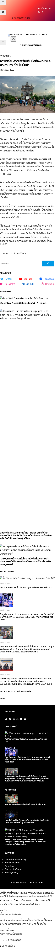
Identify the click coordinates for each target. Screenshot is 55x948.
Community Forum (13, 869)
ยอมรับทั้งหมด (7, 930)
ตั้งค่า (37, 904)
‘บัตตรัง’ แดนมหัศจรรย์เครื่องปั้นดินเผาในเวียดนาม (25, 804)
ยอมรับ (3, 910)
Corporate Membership (15, 859)
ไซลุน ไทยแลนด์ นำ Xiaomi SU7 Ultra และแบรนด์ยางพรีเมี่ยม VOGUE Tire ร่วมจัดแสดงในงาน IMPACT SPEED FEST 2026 (27, 617)
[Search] (48, 263)
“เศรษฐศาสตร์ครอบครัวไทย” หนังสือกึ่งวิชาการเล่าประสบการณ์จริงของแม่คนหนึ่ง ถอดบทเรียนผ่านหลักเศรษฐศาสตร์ (25, 561)
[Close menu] (3, 12)
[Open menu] (3, 2)
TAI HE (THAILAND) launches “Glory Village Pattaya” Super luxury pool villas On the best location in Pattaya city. (25, 841)
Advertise (9, 866)
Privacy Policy (11, 872)
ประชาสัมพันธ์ (11, 726)
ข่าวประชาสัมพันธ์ (6, 583)
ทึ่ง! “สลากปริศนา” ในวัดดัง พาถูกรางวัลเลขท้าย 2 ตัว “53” (26, 587)
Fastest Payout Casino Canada (15, 691)
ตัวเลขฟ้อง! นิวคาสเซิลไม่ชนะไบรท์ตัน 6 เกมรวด (23, 303)
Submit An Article (13, 862)
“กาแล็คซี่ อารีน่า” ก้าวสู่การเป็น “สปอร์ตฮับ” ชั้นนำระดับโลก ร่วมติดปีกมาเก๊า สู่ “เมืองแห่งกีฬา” (27, 821)
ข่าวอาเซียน (5, 55)
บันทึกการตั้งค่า (7, 946)
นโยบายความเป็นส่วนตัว (21, 18)
